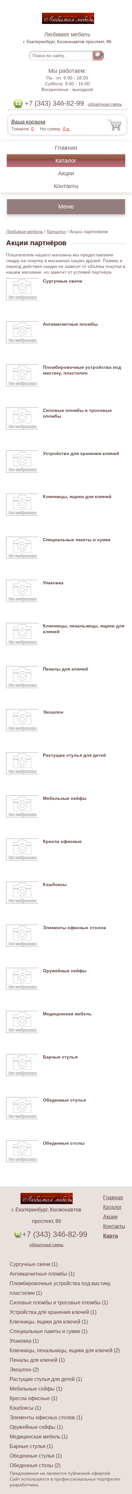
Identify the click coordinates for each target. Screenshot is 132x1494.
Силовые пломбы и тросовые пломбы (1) (59, 1302)
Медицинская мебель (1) (39, 1436)
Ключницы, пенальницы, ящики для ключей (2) (65, 1350)
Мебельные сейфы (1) (36, 1389)
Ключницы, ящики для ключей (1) (49, 1321)
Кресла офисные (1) (33, 1398)
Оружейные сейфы (65, 970)
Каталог (66, 160)
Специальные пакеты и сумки (77, 539)
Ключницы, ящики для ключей (77, 496)
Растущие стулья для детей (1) (46, 1379)
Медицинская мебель (67, 1013)
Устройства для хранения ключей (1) (53, 1312)
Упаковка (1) (24, 1341)
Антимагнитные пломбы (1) (42, 1274)
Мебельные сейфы (65, 798)
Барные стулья (60, 1056)
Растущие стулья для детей (74, 755)
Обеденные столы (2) (35, 1465)
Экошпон (53, 712)
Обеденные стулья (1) (36, 1456)
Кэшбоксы (55, 884)
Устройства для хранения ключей (81, 453)
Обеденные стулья (64, 1100)
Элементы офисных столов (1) (46, 1417)
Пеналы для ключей (65, 668)
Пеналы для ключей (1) (37, 1360)
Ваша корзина (28, 122)
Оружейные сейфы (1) (36, 1427)
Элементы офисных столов (74, 927)
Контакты (66, 186)
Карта (110, 1236)
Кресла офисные (62, 841)
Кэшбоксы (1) (25, 1408)
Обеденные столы (64, 1143)
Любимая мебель (24, 231)
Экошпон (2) (24, 1369)
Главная (66, 148)
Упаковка (53, 582)
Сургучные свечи (62, 281)
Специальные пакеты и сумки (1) (48, 1331)
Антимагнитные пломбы (70, 324)
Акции (66, 173)
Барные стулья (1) (31, 1446)
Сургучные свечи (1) (34, 1264)
